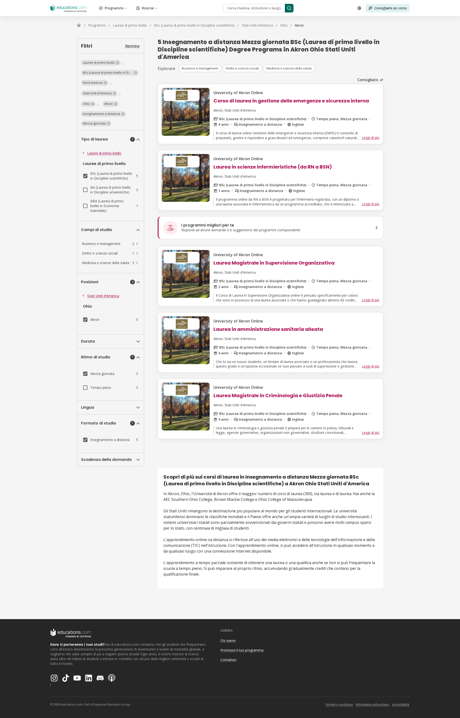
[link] (299, 25)
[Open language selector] (359, 8)
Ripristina (132, 46)
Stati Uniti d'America (103, 296)
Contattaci (228, 659)
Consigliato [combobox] (367, 79)
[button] (101, 63)
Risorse (148, 8)
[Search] (289, 8)
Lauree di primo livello (104, 153)
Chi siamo (228, 640)
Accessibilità (400, 704)
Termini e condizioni (339, 704)
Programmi (114, 8)
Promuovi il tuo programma (242, 650)
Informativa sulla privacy (372, 704)
